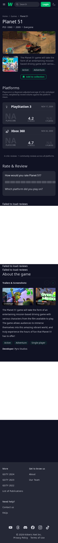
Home (5, 16)
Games (14, 16)
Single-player (38, 342)
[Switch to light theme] (54, 4)
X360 (9, 27)
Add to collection (35, 76)
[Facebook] (33, 527)
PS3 (4, 27)
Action (25, 69)
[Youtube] (10, 527)
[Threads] (18, 527)
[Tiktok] (47, 527)
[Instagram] (40, 527)
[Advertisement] (29, 235)
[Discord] (25, 527)
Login (46, 4)
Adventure (39, 69)
